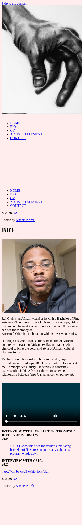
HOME (15, 123)
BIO (13, 126)
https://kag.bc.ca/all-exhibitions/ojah (25, 471)
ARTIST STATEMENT (26, 134)
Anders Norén (25, 220)
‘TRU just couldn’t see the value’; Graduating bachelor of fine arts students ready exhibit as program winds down (40, 449)
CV (12, 130)
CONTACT (18, 138)
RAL (16, 213)
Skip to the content (14, 3)
